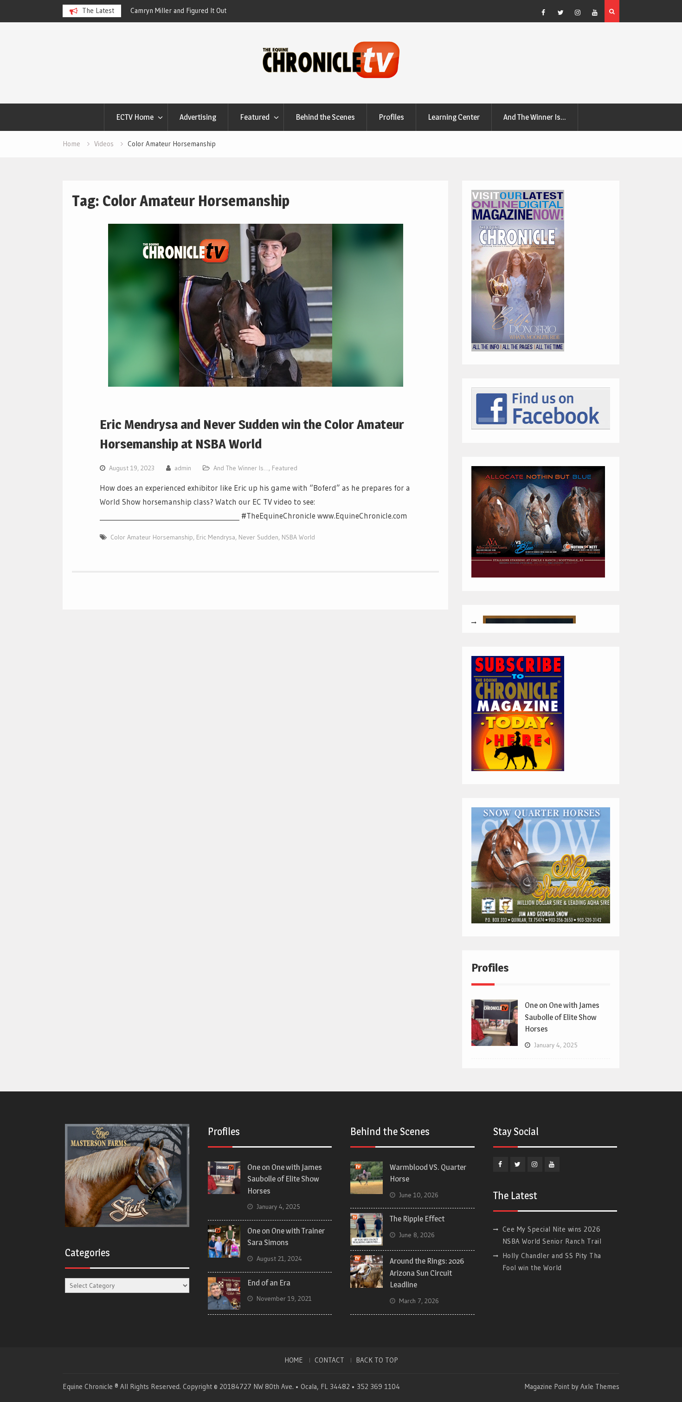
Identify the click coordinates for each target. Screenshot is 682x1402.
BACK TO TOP (377, 1360)
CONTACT (329, 1360)
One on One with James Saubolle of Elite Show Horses (562, 1016)
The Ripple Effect (417, 1218)
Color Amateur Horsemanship (151, 537)
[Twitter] (560, 12)
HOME (293, 1360)
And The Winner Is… (534, 117)
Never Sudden (258, 537)
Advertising (198, 117)
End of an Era (268, 1282)
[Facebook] (543, 12)
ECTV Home (135, 117)
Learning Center (454, 117)
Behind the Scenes (325, 117)
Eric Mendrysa (215, 537)
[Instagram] (577, 12)
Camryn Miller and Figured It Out (148, 10)
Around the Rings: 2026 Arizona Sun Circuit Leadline (427, 1272)
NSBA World (298, 537)
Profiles (391, 117)
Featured (255, 117)
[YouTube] (594, 12)
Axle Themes (599, 1386)
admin (182, 468)
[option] (183, 11)
